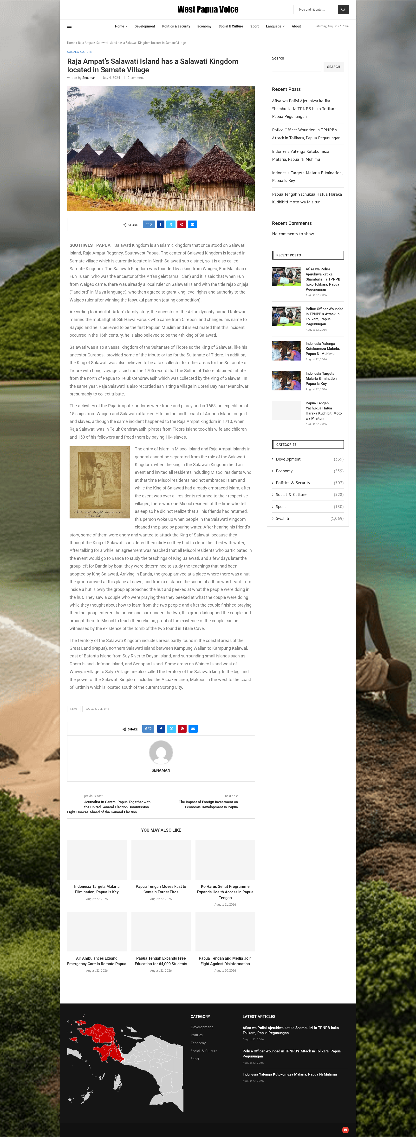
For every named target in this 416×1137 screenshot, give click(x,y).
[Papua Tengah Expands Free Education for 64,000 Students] (161, 931)
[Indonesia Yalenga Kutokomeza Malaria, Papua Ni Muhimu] (286, 351)
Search (343, 9)
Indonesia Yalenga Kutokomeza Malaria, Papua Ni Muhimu (323, 348)
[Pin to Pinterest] (181, 224)
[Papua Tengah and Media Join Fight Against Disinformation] (225, 931)
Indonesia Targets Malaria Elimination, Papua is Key (322, 378)
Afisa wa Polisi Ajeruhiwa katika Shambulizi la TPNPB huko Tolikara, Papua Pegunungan (304, 108)
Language (273, 26)
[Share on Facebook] (160, 224)
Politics (197, 1035)
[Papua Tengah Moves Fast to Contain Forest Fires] (161, 860)
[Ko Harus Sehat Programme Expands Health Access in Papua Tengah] (225, 860)
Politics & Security (176, 26)
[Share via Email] (192, 224)
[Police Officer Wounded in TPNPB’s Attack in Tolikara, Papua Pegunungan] (286, 316)
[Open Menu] (69, 26)
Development (145, 26)
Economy (204, 26)
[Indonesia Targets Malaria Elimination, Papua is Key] (97, 860)
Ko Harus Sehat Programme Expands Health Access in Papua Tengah (225, 892)
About (296, 26)
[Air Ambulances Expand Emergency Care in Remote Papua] (97, 931)
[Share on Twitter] (171, 224)
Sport (254, 26)
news (73, 708)
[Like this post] (150, 224)
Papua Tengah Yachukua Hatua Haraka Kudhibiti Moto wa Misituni (324, 411)
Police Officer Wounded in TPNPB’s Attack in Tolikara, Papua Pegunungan (324, 316)
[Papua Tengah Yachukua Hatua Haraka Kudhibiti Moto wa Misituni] (286, 410)
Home (119, 26)
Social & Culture (231, 26)
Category (200, 1017)
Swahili (310, 518)
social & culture (97, 708)
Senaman (89, 77)
